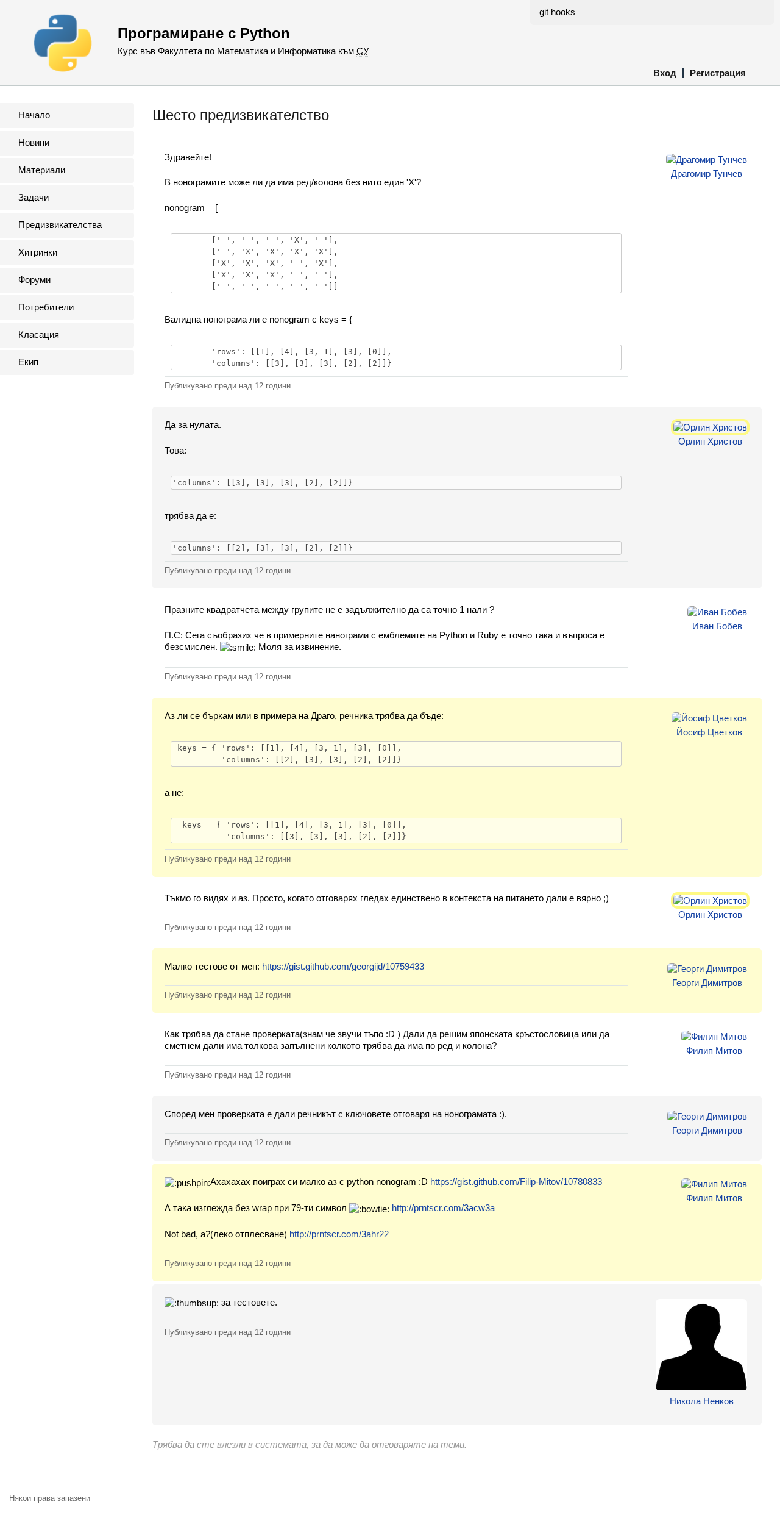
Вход (664, 73)
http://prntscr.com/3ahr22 (339, 1234)
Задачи (33, 197)
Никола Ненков (702, 1401)
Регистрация (718, 73)
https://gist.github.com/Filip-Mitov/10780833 (516, 1181)
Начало (34, 115)
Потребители (46, 307)
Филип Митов (714, 1050)
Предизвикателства (60, 225)
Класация (38, 334)
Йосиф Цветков (709, 732)
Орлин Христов (710, 441)
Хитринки (37, 252)
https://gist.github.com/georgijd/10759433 (343, 966)
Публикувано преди (228, 385)
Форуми (34, 279)
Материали (41, 170)
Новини (33, 142)
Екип (28, 362)
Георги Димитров (707, 983)
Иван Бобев (717, 626)
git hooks (557, 12)
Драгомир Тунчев (706, 173)
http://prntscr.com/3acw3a (443, 1208)
